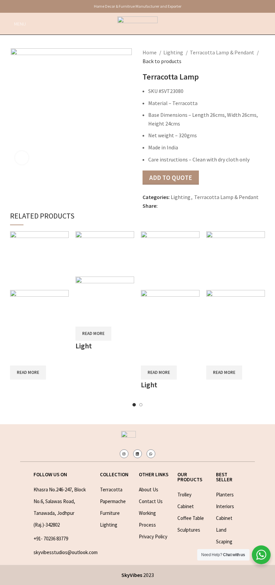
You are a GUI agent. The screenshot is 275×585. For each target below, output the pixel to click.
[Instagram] (124, 453)
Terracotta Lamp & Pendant (222, 52)
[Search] (270, 24)
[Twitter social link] (171, 206)
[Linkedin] (137, 453)
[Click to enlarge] (22, 157)
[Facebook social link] (163, 206)
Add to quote (170, 178)
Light (83, 345)
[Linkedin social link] (186, 206)
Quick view (18, 357)
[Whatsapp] (151, 453)
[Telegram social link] (194, 206)
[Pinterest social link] (178, 206)
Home (150, 52)
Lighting (173, 52)
